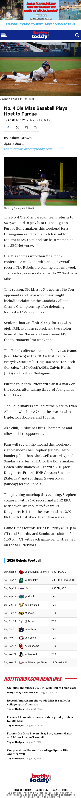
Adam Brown (17, 120)
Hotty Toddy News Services (22, 692)
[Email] (26, 128)
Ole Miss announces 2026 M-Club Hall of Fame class (41, 688)
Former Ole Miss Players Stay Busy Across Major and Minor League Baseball (39, 735)
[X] (17, 128)
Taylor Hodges (15, 708)
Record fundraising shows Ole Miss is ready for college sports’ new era (38, 702)
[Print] (35, 128)
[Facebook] (8, 128)
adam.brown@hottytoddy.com (28, 148)
